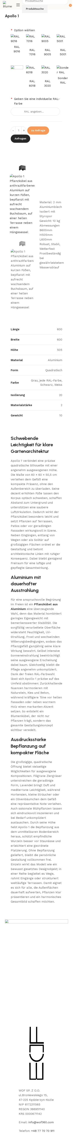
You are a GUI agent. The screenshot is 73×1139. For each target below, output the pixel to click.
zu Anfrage (38, 130)
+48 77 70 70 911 (43, 1131)
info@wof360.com (41, 1122)
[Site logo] (7, 4)
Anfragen (20, 138)
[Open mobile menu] (18, 5)
